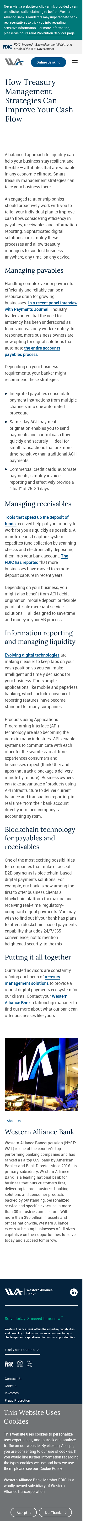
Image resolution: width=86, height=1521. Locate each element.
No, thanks (53, 1512)
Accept (22, 1512)
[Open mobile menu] (75, 62)
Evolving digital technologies (32, 655)
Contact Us (13, 1378)
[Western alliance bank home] (14, 61)
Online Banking (48, 62)
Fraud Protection (17, 1400)
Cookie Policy (50, 1468)
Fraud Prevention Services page (51, 33)
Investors (12, 1393)
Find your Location (20, 1349)
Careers (10, 1385)
